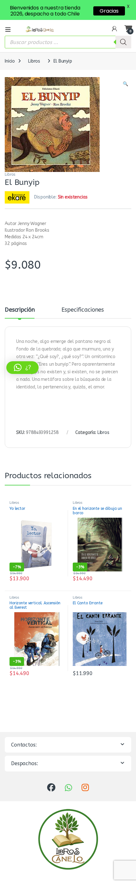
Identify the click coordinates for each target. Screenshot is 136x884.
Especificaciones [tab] (82, 310)
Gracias (109, 11)
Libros (34, 61)
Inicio (10, 61)
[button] (125, 84)
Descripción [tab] (19, 310)
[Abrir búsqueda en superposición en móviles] (68, 42)
